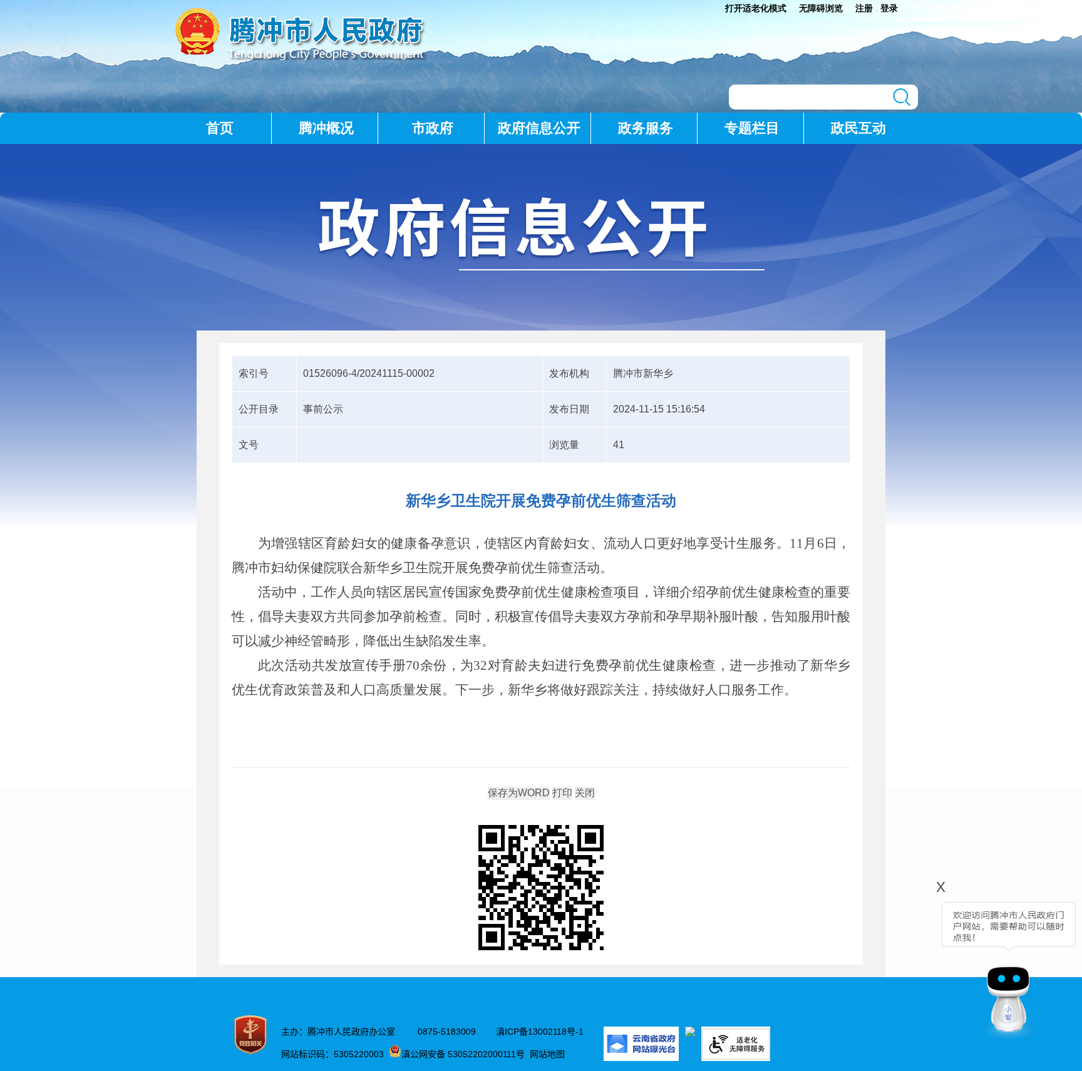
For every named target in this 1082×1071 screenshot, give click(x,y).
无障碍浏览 (821, 8)
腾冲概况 (326, 128)
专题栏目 (752, 128)
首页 (220, 128)
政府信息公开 (539, 128)
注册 (864, 8)
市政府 (432, 128)
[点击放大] (541, 888)
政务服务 (645, 128)
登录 (889, 8)
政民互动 (858, 128)
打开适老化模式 (755, 8)
